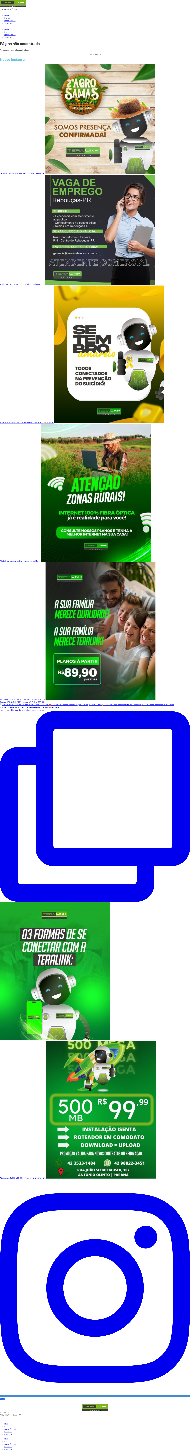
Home (6, 15)
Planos (7, 18)
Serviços (8, 23)
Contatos (8, 1434)
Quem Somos (10, 21)
